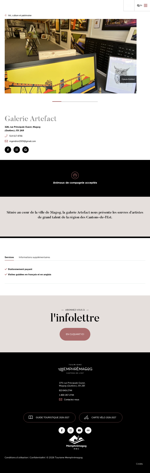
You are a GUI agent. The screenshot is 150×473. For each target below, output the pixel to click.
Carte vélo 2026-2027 (103, 417)
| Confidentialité (37, 458)
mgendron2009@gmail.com (22, 141)
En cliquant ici (75, 334)
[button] (65, 101)
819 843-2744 (65, 390)
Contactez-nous (71, 399)
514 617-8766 (15, 135)
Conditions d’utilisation (17, 458)
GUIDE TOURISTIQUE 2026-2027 (52, 417)
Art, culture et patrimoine (19, 15)
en (140, 5)
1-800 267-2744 (66, 395)
